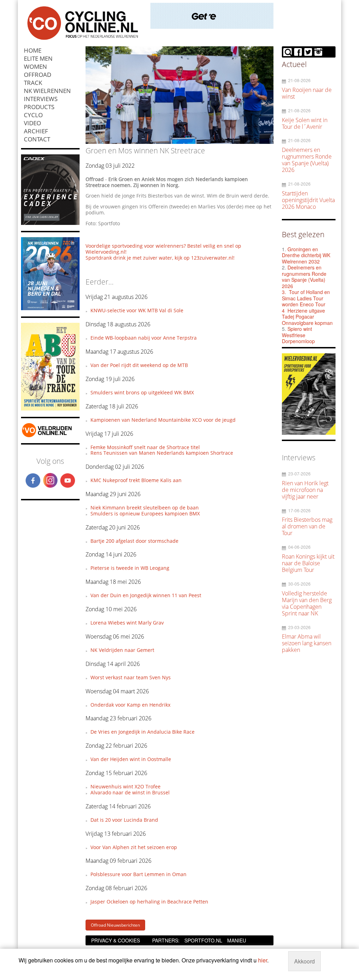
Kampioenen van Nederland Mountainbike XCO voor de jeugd (163, 419)
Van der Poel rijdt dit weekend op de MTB (139, 365)
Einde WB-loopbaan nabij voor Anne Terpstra (143, 337)
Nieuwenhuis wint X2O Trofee (125, 786)
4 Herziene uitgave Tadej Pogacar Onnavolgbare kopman (307, 316)
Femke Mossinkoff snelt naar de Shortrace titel (145, 447)
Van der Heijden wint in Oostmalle (130, 759)
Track (33, 83)
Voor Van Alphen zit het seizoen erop (133, 847)
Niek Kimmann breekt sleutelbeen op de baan (144, 507)
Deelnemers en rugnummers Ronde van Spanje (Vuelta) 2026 (304, 276)
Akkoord (304, 961)
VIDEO (32, 123)
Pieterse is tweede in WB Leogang (129, 568)
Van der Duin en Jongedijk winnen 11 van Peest (145, 595)
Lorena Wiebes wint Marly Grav (127, 622)
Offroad (37, 75)
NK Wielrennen (47, 91)
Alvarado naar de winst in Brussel (130, 792)
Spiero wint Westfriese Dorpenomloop (298, 335)
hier (262, 960)
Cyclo (33, 115)
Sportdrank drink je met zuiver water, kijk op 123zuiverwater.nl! (160, 257)
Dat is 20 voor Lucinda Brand (124, 819)
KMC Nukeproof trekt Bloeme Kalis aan (136, 480)
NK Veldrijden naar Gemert (122, 650)
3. (284, 291)
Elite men (38, 58)
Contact (37, 139)
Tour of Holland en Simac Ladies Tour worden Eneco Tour (306, 298)
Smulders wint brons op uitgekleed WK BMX (142, 392)
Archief (36, 131)
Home (32, 50)
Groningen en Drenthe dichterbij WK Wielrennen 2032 (306, 255)
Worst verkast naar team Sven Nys (130, 677)
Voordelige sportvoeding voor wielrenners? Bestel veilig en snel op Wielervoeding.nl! (163, 248)
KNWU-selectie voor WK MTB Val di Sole (136, 310)
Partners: (166, 940)
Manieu (236, 940)
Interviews (40, 99)
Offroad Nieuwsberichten (115, 925)
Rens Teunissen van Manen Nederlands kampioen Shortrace (161, 452)
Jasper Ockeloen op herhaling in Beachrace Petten (149, 901)
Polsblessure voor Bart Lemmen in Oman (138, 874)
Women (35, 66)
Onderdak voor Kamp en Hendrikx (130, 704)
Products (39, 107)
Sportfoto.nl (203, 940)
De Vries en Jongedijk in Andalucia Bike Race (142, 731)
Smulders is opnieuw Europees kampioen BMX (145, 513)
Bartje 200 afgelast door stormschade (134, 541)
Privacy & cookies (115, 940)
